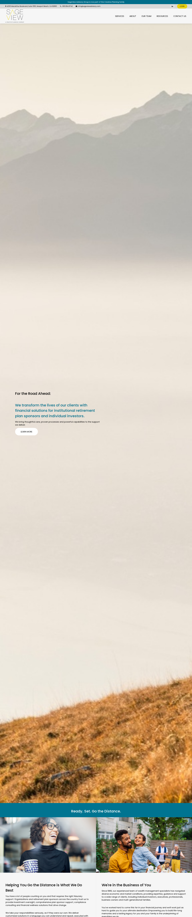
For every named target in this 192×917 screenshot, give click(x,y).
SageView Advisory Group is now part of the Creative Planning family (96, 2)
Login (182, 6)
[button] (119, 16)
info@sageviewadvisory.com (89, 6)
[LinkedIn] (172, 6)
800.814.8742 (67, 6)
